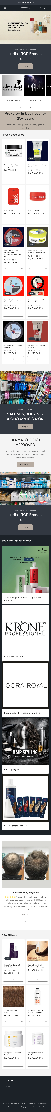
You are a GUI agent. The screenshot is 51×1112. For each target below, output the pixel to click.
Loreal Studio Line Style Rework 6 (13, 301)
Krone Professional (14, 656)
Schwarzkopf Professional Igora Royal (23, 713)
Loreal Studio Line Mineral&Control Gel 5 (36, 252)
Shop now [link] (25, 914)
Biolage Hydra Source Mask (36, 1054)
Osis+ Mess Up (9, 210)
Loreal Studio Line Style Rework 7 (13, 346)
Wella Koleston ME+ (14, 825)
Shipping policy (25, 1107)
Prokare (10, 1103)
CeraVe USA (25, 464)
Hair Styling (10, 769)
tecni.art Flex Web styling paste (11, 166)
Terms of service (13, 1107)
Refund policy (44, 1103)
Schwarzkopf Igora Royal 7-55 (11, 1011)
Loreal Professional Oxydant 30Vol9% (35, 1011)
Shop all (25, 66)
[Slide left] (20, 107)
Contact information (39, 1107)
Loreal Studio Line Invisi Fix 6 (37, 166)
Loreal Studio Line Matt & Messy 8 (37, 346)
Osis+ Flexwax (33, 210)
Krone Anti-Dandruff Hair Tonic (12, 966)
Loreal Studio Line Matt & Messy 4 (37, 301)
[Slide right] (30, 107)
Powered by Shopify (20, 1103)
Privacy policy (33, 1103)
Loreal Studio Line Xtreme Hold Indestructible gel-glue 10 (13, 254)
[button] (4, 7)
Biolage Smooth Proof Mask (12, 1054)
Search (7, 1087)
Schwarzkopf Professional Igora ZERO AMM (23, 599)
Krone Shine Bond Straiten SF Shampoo (36, 966)
